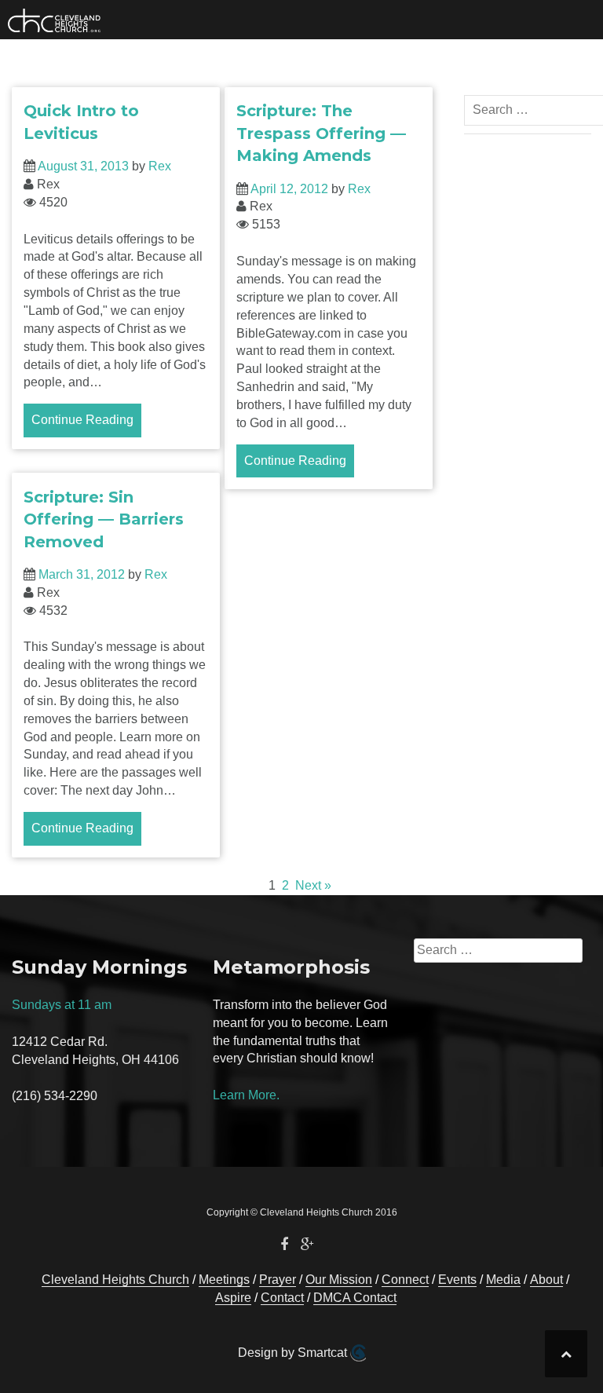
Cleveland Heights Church (115, 1279)
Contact (282, 1297)
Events (457, 1279)
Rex (159, 166)
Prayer (277, 1279)
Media (503, 1279)
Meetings (224, 1279)
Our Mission (338, 1279)
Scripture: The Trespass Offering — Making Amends (321, 133)
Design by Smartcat (294, 1352)
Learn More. (246, 1095)
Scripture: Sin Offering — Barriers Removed (104, 519)
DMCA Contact (355, 1297)
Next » (313, 885)
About (546, 1279)
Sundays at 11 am (61, 1004)
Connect (405, 1279)
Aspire (233, 1297)
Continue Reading (82, 419)
